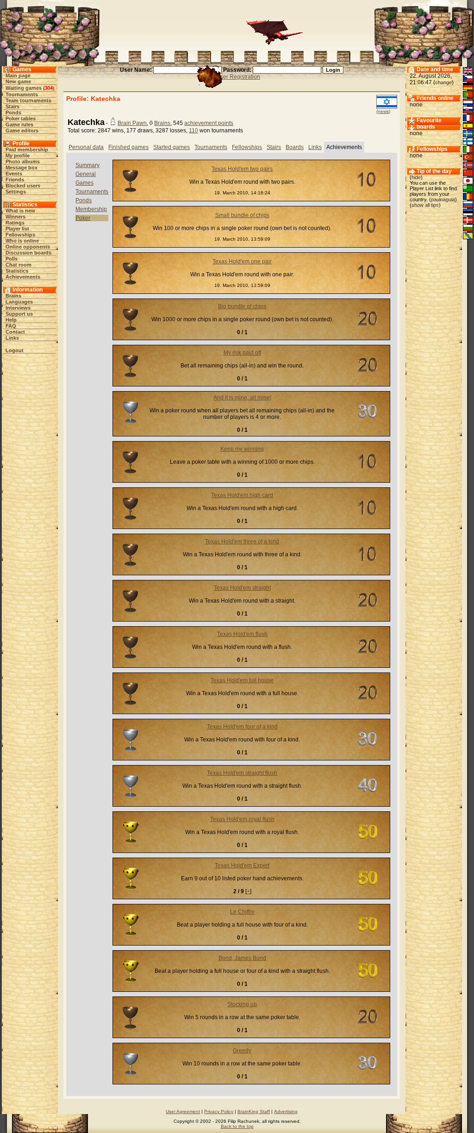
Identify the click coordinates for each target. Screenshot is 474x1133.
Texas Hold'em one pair (242, 261)
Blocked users (23, 185)
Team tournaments (28, 100)
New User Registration (231, 77)
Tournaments (22, 94)
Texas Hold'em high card (242, 495)
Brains (13, 296)
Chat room (18, 265)
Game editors (22, 130)
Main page (18, 75)
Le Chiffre (242, 912)
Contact (15, 332)
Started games (171, 147)
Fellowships (20, 234)
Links (12, 338)
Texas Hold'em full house (242, 680)
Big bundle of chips (242, 306)
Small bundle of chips (242, 215)
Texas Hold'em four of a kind (242, 726)
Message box (21, 167)
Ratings (15, 222)
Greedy (242, 1050)
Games (84, 183)
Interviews (18, 308)
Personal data (86, 147)
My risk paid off (242, 352)
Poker (82, 218)
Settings (16, 191)
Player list (17, 228)
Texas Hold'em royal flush (242, 819)
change (443, 82)
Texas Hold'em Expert (242, 865)
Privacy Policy (218, 1111)
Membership (91, 209)
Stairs (12, 106)
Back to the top (237, 1126)
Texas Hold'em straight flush (242, 773)
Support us (19, 314)
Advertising (286, 1111)
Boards (295, 147)
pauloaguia (443, 199)
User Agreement (183, 1111)
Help (11, 320)
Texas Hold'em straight (242, 588)
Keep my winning (242, 449)
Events (14, 173)
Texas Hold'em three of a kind (242, 541)
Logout (15, 350)
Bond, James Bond (242, 958)
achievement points (208, 123)
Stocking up (242, 1004)
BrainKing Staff (253, 1111)
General (85, 174)
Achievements (23, 277)
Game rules (19, 124)
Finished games (128, 147)
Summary (87, 165)
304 (48, 88)
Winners (15, 216)
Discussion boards (28, 252)
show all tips (425, 205)
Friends (15, 179)
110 (193, 130)
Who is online (22, 240)
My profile (18, 155)
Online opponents (28, 246)
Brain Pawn (132, 123)
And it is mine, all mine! (242, 397)
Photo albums (23, 161)
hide (416, 177)
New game (18, 81)
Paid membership (27, 149)
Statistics (17, 271)
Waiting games (24, 88)
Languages (19, 302)
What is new (20, 210)
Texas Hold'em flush (242, 634)
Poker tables (21, 118)
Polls (12, 258)
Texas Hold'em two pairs (242, 169)
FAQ (11, 326)
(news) (383, 111)
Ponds (13, 112)
